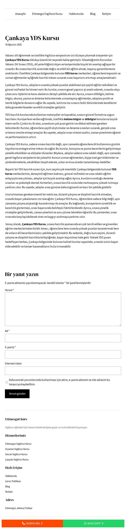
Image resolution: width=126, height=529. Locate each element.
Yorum (9, 290)
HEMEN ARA (33, 523)
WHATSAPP (94, 523)
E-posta (10, 347)
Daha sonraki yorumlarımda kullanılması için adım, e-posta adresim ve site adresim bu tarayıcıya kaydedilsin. (59, 382)
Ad (7, 331)
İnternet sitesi (13, 363)
